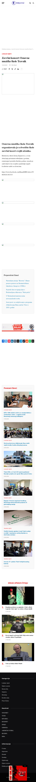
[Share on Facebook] (9, 69)
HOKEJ (4, 724)
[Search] (30, 3)
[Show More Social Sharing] (21, 69)
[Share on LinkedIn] (18, 69)
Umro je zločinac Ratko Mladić (14, 663)
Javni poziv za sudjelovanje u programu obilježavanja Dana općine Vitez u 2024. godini (19, 305)
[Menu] (3, 3)
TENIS (4, 716)
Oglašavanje (5, 760)
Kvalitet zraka (5, 698)
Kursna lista (5, 689)
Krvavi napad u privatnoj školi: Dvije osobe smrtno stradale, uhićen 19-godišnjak (19, 636)
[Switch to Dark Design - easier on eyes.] (33, 3)
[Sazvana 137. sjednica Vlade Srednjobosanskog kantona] (18, 549)
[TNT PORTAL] (18, 3)
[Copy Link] (15, 69)
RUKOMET (5, 721)
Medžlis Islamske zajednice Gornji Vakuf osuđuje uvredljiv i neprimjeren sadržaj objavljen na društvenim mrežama (17, 533)
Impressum (5, 751)
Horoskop (4, 695)
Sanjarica (4, 692)
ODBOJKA (5, 727)
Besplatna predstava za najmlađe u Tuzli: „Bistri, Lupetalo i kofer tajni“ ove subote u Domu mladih (19, 608)
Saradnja (4, 757)
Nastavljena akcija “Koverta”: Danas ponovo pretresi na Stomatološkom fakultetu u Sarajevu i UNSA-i (18, 283)
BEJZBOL (4, 733)
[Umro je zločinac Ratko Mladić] (18, 652)
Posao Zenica (5, 701)
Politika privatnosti (7, 766)
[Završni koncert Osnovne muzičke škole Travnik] (18, 83)
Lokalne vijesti (7, 54)
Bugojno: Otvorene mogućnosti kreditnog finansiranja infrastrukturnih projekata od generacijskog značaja (15, 502)
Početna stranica (6, 49)
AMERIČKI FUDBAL (8, 730)
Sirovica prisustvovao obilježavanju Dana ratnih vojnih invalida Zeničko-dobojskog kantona (16, 444)
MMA (3, 736)
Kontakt (4, 754)
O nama (4, 748)
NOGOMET (5, 713)
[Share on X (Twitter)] (12, 69)
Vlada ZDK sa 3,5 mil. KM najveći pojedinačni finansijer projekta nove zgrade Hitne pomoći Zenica (18, 473)
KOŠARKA (5, 719)
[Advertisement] (18, 27)
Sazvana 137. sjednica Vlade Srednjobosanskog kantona (16, 562)
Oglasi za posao (6, 686)
